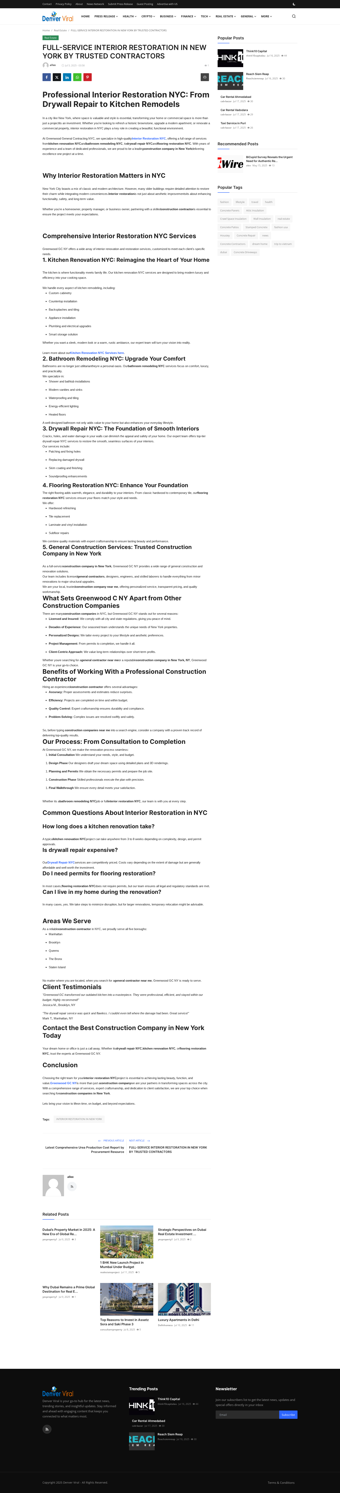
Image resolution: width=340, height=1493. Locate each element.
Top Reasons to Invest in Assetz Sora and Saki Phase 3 (124, 1322)
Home (85, 16)
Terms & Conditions (281, 1483)
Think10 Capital (256, 51)
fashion (224, 202)
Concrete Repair (246, 235)
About (79, 4)
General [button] (247, 16)
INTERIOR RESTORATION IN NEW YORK (79, 1119)
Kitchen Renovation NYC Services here (97, 353)
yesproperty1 (49, 1239)
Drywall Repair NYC (61, 862)
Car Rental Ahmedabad (236, 96)
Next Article (137, 1140)
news (265, 235)
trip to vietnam (283, 244)
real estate (284, 218)
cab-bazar (226, 101)
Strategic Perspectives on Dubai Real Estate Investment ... (182, 1232)
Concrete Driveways (245, 252)
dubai (223, 252)
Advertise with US (167, 4)
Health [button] (128, 16)
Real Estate (60, 30)
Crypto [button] (146, 16)
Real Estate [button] (224, 16)
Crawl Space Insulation (233, 218)
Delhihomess (165, 1325)
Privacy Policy (64, 4)
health (269, 202)
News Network (95, 4)
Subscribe (288, 1415)
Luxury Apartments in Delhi (178, 1320)
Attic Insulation (255, 210)
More (265, 16)
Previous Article (113, 1140)
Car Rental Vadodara (234, 110)
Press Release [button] (104, 16)
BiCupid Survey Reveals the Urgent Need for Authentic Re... (269, 159)
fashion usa (281, 227)
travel (254, 202)
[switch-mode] (295, 4)
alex (248, 165)
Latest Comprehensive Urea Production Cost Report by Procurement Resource (84, 1150)
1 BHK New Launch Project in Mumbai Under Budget (122, 1265)
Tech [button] (204, 16)
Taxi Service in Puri (233, 123)
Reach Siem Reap (257, 74)
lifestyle (240, 202)
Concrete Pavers (229, 210)
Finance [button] (187, 16)
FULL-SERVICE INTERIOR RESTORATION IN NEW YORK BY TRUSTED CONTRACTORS (168, 1150)
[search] (294, 16)
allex (70, 1177)
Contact (47, 4)
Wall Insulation (262, 218)
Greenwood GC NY (63, 1083)
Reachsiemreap (255, 78)
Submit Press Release (120, 4)
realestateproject (110, 1272)
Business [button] (166, 16)
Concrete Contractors (232, 244)
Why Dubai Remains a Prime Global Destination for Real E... (68, 1289)
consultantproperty (111, 1329)
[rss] (47, 1429)
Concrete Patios (229, 227)
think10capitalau (255, 55)
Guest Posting (145, 4)
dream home (259, 244)
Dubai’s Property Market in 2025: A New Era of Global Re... (68, 1232)
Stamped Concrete (256, 227)
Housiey (225, 235)
